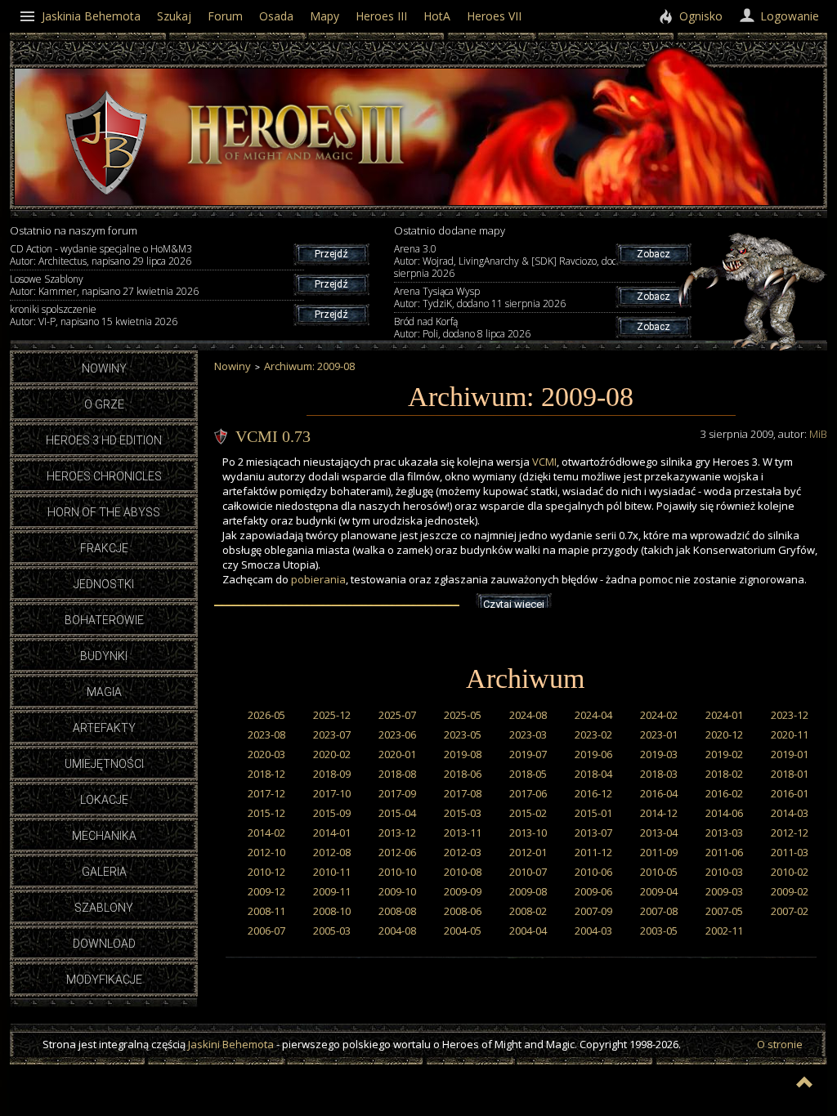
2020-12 (724, 734)
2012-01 (528, 852)
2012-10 (266, 852)
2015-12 (266, 813)
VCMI (544, 461)
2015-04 (397, 813)
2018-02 (724, 773)
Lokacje (104, 799)
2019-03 (659, 754)
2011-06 (724, 852)
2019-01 (789, 754)
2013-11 (462, 832)
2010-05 (659, 871)
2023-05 (462, 734)
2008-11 (266, 911)
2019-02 (724, 754)
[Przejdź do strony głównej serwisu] (295, 169)
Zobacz (653, 254)
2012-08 (332, 852)
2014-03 (789, 813)
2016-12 (593, 793)
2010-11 (332, 871)
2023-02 (593, 734)
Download (104, 943)
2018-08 (397, 773)
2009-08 (528, 891)
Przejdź (331, 254)
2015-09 (332, 813)
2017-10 (332, 793)
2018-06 (462, 773)
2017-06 (528, 793)
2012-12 (789, 832)
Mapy (324, 16)
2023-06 (397, 734)
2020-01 (397, 754)
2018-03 (659, 773)
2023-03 (528, 734)
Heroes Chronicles (104, 476)
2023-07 (332, 734)
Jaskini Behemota (231, 1044)
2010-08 (462, 871)
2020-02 (332, 754)
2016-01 (789, 793)
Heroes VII (494, 16)
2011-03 (789, 852)
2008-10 (332, 911)
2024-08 (528, 715)
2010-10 (397, 871)
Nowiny (104, 368)
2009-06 (593, 891)
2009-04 (659, 891)
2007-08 (659, 911)
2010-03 (724, 871)
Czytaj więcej (513, 604)
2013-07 (593, 832)
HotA (436, 16)
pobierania (318, 579)
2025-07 (397, 715)
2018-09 (332, 773)
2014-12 (659, 813)
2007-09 (593, 911)
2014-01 (332, 832)
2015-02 (528, 813)
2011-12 (593, 852)
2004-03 (593, 930)
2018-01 (789, 773)
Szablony (103, 907)
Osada (276, 16)
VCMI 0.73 (273, 436)
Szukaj (174, 16)
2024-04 (593, 715)
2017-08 (462, 793)
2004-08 (397, 930)
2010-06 (593, 871)
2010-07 (528, 871)
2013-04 (659, 832)
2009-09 (462, 891)
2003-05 (659, 930)
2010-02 (789, 871)
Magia (104, 692)
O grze (104, 404)
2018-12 (266, 773)
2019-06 (593, 754)
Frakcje (104, 548)
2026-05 (266, 715)
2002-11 (724, 930)
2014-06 (724, 813)
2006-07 (266, 930)
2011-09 (659, 852)
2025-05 (462, 715)
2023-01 (659, 734)
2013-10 (528, 832)
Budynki (104, 656)
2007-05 (724, 911)
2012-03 (462, 852)
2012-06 (397, 852)
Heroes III (381, 16)
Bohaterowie (104, 620)
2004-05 (462, 930)
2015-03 (462, 813)
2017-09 (397, 793)
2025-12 (332, 715)
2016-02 (724, 793)
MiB (818, 433)
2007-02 (789, 911)
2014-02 (266, 832)
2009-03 (724, 891)
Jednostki (104, 584)
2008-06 (462, 911)
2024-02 (659, 715)
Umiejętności (104, 763)
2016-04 (659, 793)
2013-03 (724, 832)
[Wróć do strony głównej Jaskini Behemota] (106, 191)
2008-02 (528, 911)
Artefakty (104, 727)
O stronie (780, 1044)
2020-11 (789, 734)
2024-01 (724, 715)
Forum (225, 16)
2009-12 (266, 891)
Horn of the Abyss (103, 512)
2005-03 (332, 930)
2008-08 (397, 911)
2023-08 (266, 734)
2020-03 (266, 754)
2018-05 (528, 773)
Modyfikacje (104, 979)
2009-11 (332, 891)
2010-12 (266, 871)
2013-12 (397, 832)
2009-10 (397, 891)
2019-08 (462, 754)
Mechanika (104, 835)
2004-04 (528, 930)
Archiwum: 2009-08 (309, 366)
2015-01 (593, 813)
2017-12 (266, 793)
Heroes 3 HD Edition (104, 440)
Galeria (104, 871)
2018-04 (593, 773)
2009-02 (789, 891)
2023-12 (789, 715)
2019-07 (528, 754)
